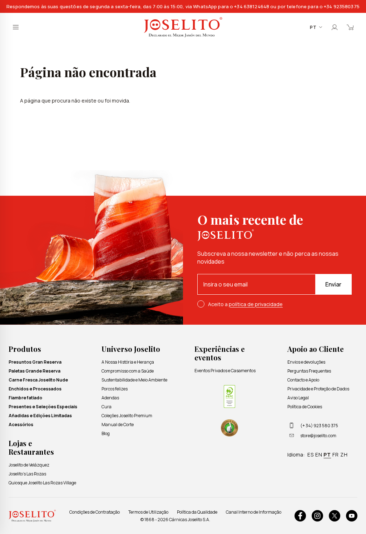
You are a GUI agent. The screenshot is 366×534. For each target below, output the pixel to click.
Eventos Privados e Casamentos (225, 371)
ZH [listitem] (344, 454)
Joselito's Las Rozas (27, 474)
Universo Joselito (131, 349)
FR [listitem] (335, 454)
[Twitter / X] (334, 515)
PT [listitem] (327, 454)
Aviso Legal (298, 398)
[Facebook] (300, 515)
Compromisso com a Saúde (128, 371)
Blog (106, 433)
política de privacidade (256, 304)
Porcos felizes (115, 389)
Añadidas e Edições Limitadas (40, 416)
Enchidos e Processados (35, 389)
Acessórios (21, 424)
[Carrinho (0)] (350, 27)
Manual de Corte (118, 424)
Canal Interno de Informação (253, 512)
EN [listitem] (318, 454)
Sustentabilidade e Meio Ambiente (134, 380)
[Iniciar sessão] (334, 27)
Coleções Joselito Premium (127, 416)
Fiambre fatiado (25, 398)
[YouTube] (351, 515)
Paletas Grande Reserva (34, 371)
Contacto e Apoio (303, 380)
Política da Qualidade (197, 512)
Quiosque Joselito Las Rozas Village (42, 483)
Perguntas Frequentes (309, 371)
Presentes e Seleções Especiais (43, 407)
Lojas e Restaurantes (31, 447)
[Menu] (16, 27)
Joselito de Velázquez (29, 465)
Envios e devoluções (306, 362)
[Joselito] (183, 27)
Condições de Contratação (94, 512)
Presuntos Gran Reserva (35, 362)
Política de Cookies (304, 407)
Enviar (333, 284)
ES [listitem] (310, 454)
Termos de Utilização (148, 512)
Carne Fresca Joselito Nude (38, 380)
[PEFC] (229, 396)
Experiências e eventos (219, 353)
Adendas (110, 398)
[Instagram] (317, 515)
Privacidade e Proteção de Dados (318, 389)
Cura (107, 407)
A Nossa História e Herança (128, 362)
